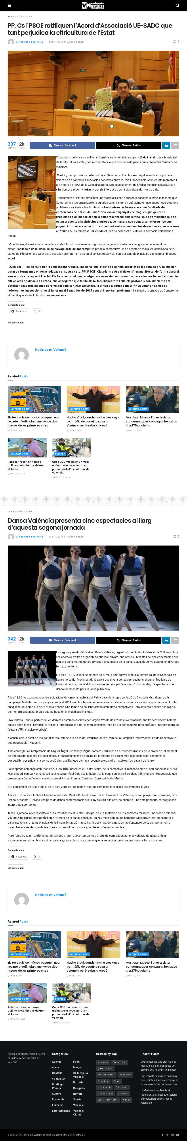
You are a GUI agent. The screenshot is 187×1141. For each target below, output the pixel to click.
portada (60, 453)
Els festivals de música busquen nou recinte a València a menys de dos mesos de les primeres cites (34, 421)
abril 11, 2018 (56, 42)
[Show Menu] (9, 5)
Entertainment (61, 1111)
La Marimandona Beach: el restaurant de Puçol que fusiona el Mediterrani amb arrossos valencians (159, 1097)
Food (76, 1062)
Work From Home (108, 1099)
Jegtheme (79, 1135)
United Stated (106, 1093)
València (78, 1105)
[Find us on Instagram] (172, 1135)
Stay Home (122, 1087)
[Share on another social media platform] (175, 145)
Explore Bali (119, 1062)
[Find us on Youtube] (177, 1135)
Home (11, 16)
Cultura (56, 1094)
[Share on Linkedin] (166, 145)
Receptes (79, 1088)
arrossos (103, 1062)
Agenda (56, 1062)
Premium (103, 1081)
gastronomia (105, 1068)
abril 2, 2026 (74, 430)
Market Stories (106, 1074)
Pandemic (125, 1074)
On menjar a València (80, 1075)
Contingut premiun (58, 1086)
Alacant (56, 1067)
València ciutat (24, 16)
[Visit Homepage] (93, 5)
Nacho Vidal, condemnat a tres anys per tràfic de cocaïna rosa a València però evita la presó (93, 421)
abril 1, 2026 (134, 430)
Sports (77, 1099)
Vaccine (123, 1093)
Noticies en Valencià (31, 42)
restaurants (104, 1087)
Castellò (57, 1073)
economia (58, 1099)
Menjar (77, 1067)
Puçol (116, 1081)
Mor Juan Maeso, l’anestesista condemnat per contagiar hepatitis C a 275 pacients (151, 421)
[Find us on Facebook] (162, 1135)
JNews (19, 1135)
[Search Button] (177, 5)
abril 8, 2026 (15, 430)
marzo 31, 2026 (17, 473)
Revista (77, 1094)
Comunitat (58, 1079)
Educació (57, 1105)
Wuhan (126, 1099)
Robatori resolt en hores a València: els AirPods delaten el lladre (26, 465)
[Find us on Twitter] (167, 1135)
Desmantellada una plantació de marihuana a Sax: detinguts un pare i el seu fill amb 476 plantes (159, 1066)
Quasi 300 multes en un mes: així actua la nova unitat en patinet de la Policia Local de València (70, 467)
